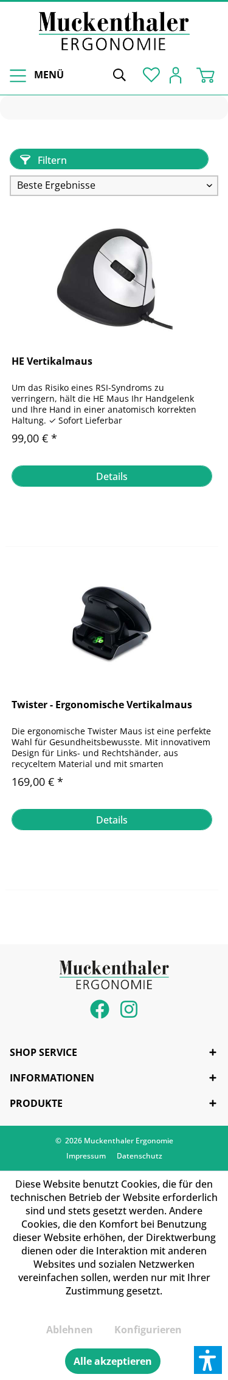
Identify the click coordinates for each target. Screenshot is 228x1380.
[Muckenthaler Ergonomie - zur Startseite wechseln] (114, 31)
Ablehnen (69, 1329)
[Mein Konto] (179, 74)
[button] (208, 1360)
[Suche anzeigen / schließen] (119, 74)
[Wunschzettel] (149, 74)
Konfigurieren (148, 1329)
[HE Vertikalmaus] (112, 279)
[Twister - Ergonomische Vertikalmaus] (112, 623)
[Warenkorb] (208, 74)
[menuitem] (35, 75)
